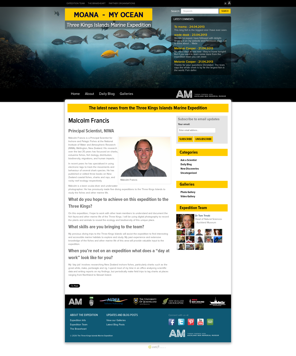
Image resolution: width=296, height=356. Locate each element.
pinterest (191, 322)
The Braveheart (97, 3)
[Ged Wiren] (190, 231)
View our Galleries (116, 320)
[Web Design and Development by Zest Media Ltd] (158, 347)
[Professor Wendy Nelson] (190, 239)
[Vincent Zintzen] (218, 231)
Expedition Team (76, 3)
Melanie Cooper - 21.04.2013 (193, 48)
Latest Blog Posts (115, 324)
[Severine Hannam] (199, 246)
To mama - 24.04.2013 (189, 27)
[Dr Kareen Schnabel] (181, 239)
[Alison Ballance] (181, 231)
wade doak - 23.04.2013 (190, 35)
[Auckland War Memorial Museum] (201, 94)
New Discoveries (190, 169)
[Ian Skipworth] (218, 239)
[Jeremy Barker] (181, 246)
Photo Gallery (188, 192)
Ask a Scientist (189, 160)
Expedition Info (78, 320)
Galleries (126, 94)
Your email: (184, 124)
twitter (181, 322)
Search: (175, 11)
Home (75, 94)
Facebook (172, 322)
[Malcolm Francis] (199, 231)
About (89, 94)
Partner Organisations (122, 3)
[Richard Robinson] (208, 231)
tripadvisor (210, 322)
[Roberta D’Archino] (199, 239)
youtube (200, 322)
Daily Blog (107, 94)
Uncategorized (189, 173)
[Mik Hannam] (190, 246)
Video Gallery (188, 196)
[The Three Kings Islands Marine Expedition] (108, 18)
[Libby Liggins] (208, 239)
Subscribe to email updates (198, 119)
